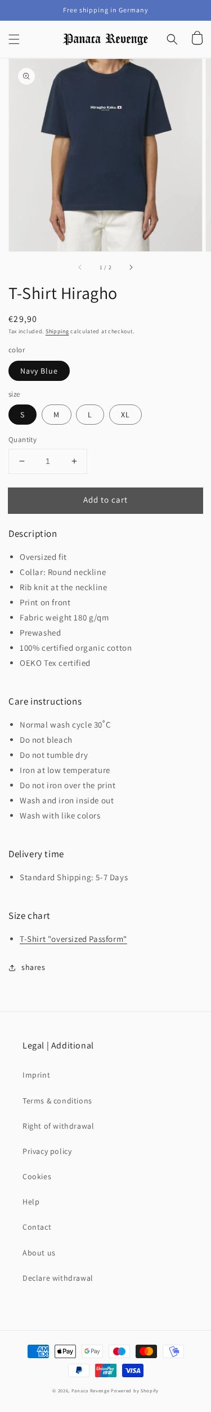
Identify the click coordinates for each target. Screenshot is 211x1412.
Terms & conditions (57, 1101)
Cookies (37, 1176)
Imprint (36, 1075)
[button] (14, 39)
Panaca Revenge (90, 1390)
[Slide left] (80, 267)
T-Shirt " (35, 938)
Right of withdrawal (58, 1126)
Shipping (57, 331)
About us (39, 1253)
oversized (69, 938)
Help (31, 1202)
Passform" (108, 938)
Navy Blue (39, 371)
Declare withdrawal (58, 1278)
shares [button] (33, 967)
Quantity (22, 439)
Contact (37, 1227)
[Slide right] (130, 267)
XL (125, 415)
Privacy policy (47, 1151)
